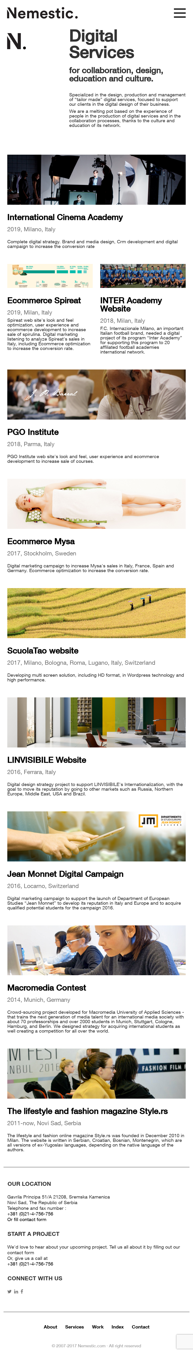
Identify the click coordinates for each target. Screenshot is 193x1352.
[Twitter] (10, 1292)
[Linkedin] (17, 1292)
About (50, 1327)
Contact (140, 1327)
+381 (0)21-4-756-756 (30, 1214)
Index (118, 1327)
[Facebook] (22, 1292)
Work (98, 1327)
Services (74, 1327)
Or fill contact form (26, 1220)
